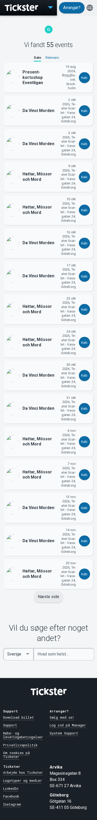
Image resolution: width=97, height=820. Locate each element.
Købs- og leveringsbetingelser (23, 735)
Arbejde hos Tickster (23, 772)
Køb (84, 78)
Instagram (12, 804)
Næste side (48, 596)
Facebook (11, 796)
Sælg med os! (62, 717)
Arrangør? (71, 7)
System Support (64, 733)
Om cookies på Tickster (16, 755)
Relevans (52, 57)
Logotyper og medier (22, 780)
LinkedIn (10, 788)
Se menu (50, 8)
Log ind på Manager (68, 725)
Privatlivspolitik (20, 745)
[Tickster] (22, 8)
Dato (37, 57)
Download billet (18, 717)
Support (10, 725)
